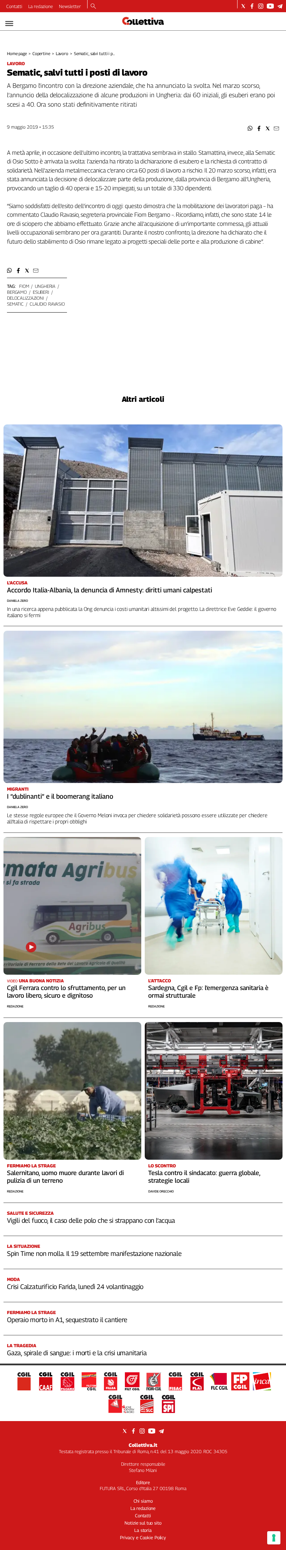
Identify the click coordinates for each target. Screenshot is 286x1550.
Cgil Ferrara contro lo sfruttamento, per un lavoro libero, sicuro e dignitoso (66, 991)
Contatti (14, 6)
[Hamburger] (9, 24)
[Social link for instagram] (260, 6)
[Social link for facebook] (252, 6)
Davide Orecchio (161, 1191)
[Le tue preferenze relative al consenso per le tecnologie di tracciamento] (273, 1537)
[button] (250, 128)
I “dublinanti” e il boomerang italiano (60, 796)
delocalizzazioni (25, 298)
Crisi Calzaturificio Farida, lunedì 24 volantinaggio (75, 1286)
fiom (24, 286)
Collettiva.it (143, 1445)
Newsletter (70, 6)
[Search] (93, 6)
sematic (15, 304)
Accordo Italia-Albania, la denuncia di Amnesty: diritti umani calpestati (109, 590)
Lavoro (62, 53)
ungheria (45, 286)
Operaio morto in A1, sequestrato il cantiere (67, 1319)
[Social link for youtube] (270, 6)
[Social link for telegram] (280, 6)
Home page (17, 53)
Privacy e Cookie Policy (143, 1537)
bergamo (17, 292)
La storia (143, 1530)
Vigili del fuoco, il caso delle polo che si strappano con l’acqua (91, 1220)
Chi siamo (143, 1501)
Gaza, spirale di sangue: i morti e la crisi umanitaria (77, 1353)
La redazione (40, 6)
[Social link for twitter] (243, 6)
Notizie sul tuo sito (143, 1523)
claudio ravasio (47, 304)
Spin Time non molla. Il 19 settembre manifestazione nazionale (94, 1253)
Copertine (41, 53)
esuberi (41, 292)
